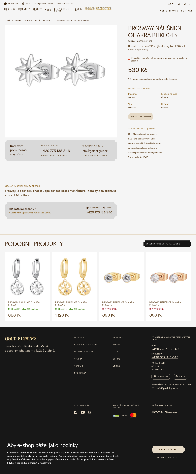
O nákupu (80, 338)
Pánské (116, 345)
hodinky (118, 338)
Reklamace (80, 373)
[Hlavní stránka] (98, 10)
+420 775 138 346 (55, 151)
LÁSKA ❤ (79, 10)
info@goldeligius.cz (94, 151)
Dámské (117, 352)
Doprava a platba (83, 352)
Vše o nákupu (169, 11)
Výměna (78, 359)
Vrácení (78, 366)
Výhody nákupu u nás (86, 345)
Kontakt (186, 11)
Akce (48, 10)
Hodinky (9, 9)
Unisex (116, 366)
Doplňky (24, 9)
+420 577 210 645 (165, 357)
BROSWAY (47, 20)
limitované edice (61, 10)
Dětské (116, 359)
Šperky (37, 9)
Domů (7, 20)
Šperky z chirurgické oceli (26, 20)
